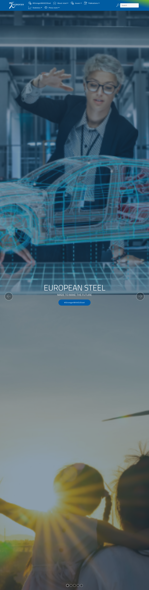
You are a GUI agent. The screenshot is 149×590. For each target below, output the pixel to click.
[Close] (100, 258)
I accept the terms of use (74, 320)
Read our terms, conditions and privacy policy (74, 328)
